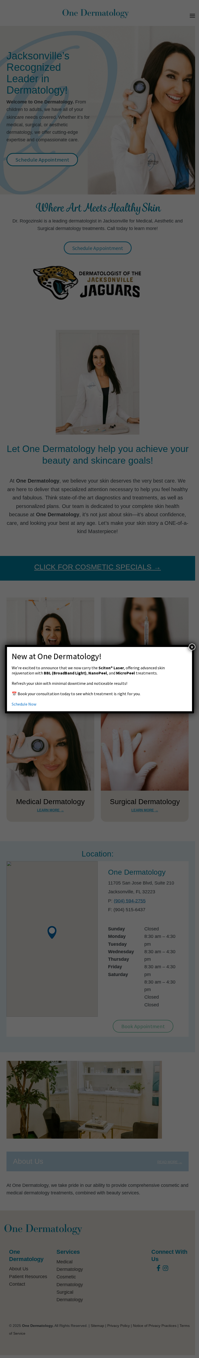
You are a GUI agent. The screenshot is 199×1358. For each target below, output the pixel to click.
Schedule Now (24, 704)
